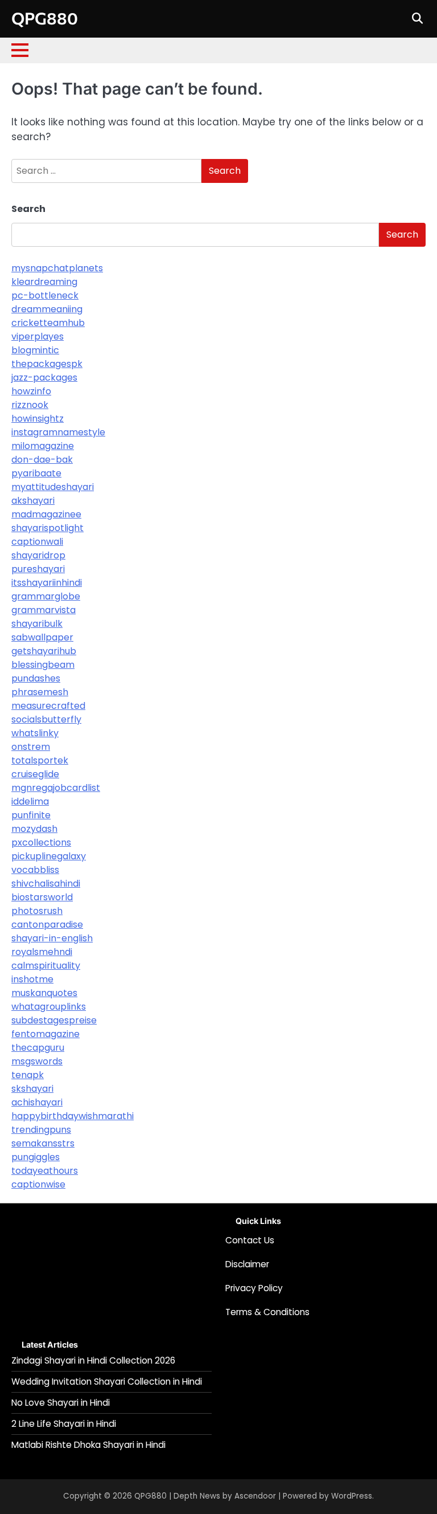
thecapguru (37, 1047)
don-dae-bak (42, 459)
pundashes (35, 678)
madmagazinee (46, 514)
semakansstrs (43, 1143)
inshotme (32, 979)
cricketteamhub (48, 322)
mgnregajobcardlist (55, 787)
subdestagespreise (54, 1020)
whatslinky (35, 733)
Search (28, 208)
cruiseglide (35, 774)
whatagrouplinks (48, 1006)
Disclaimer (247, 1264)
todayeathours (44, 1170)
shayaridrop (38, 555)
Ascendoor (255, 1496)
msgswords (37, 1061)
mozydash (34, 828)
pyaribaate (36, 473)
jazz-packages (44, 377)
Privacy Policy (254, 1288)
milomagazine (42, 445)
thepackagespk (47, 363)
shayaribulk (37, 623)
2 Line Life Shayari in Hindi (63, 1424)
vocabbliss (35, 869)
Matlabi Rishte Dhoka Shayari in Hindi (88, 1445)
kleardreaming (44, 281)
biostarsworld (42, 897)
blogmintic (35, 350)
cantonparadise (47, 924)
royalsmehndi (41, 951)
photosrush (37, 910)
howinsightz (37, 418)
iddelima (30, 801)
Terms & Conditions (267, 1312)
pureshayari (38, 569)
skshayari (32, 1088)
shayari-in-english (52, 938)
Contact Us (249, 1240)
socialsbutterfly (46, 719)
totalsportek (39, 760)
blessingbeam (43, 664)
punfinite (31, 815)
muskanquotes (44, 992)
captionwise (38, 1184)
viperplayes (37, 336)
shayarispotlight (47, 527)
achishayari (37, 1102)
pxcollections (41, 842)
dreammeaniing (47, 309)
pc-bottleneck (45, 295)
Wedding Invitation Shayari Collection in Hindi (106, 1382)
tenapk (27, 1075)
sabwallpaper (42, 637)
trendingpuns (41, 1129)
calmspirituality (45, 965)
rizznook (29, 404)
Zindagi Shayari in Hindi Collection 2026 (93, 1360)
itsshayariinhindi (46, 582)
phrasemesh (39, 692)
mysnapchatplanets (57, 268)
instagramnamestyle (58, 432)
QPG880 (44, 18)
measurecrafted (48, 705)
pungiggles (35, 1157)
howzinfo (31, 391)
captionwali (37, 541)
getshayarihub (43, 651)
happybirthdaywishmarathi (72, 1116)
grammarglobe (45, 596)
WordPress (351, 1496)
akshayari (33, 500)
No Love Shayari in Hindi (60, 1403)
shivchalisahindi (45, 883)
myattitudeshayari (52, 486)
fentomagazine (45, 1033)
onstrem (30, 746)
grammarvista (43, 610)
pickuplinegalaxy (48, 856)
